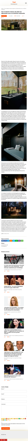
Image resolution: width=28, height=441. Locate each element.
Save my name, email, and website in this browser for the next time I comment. (13, 424)
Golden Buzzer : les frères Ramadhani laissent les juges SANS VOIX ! (13, 287)
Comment (3, 404)
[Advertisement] (14, 46)
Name (2, 389)
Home (2, 8)
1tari (14, 2)
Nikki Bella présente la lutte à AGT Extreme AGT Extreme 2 (12, 376)
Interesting (4, 15)
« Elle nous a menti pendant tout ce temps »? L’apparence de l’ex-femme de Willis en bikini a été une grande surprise (14, 331)
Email (2, 394)
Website (3, 399)
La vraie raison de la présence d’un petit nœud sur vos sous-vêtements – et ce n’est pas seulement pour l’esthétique (14, 266)
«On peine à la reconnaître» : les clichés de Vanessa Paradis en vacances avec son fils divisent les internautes (14, 309)
